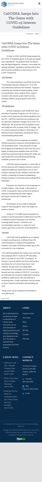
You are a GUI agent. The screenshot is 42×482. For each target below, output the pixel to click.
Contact (26, 334)
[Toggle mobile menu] (39, 3)
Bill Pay (25, 330)
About (25, 326)
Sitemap (26, 339)
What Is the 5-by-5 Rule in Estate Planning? (11, 381)
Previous (29, 34)
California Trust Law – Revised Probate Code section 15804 (10, 367)
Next (37, 34)
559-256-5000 (28, 382)
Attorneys (26, 318)
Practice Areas (28, 313)
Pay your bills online (30, 389)
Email (27, 393)
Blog (24, 322)
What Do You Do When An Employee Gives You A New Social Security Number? (10, 398)
